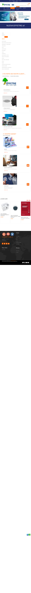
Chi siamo (17, 234)
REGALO (3, 58)
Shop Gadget (3, 249)
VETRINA (13, 9)
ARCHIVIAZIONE (4, 41)
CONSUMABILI (4, 50)
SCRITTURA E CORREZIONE (5, 59)
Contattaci (17, 252)
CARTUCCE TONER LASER (7, 9)
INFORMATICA (4, 53)
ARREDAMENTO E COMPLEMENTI (6, 44)
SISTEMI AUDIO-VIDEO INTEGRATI (6, 64)
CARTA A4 (17, 9)
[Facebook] (28, 534)
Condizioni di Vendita (18, 242)
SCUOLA (3, 61)
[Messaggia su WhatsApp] (29, 534)
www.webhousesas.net (13, 260)
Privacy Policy (17, 250)
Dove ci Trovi (17, 236)
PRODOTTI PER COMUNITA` (5, 56)
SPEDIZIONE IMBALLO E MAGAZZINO (6, 67)
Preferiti (17, 239)
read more (5, 111)
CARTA (3, 47)
